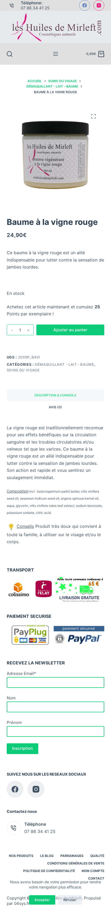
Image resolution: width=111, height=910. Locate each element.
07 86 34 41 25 (35, 8)
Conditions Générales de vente (75, 863)
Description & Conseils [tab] (55, 395)
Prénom (14, 722)
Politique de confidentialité (49, 871)
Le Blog (47, 856)
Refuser (70, 900)
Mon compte (93, 871)
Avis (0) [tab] (55, 407)
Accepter (42, 900)
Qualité (97, 856)
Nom (11, 697)
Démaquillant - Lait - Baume (64, 364)
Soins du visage (23, 370)
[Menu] (55, 53)
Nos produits (21, 856)
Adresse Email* (21, 673)
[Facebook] (84, 5)
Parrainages (72, 856)
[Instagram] (98, 5)
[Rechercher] (9, 54)
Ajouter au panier (70, 329)
